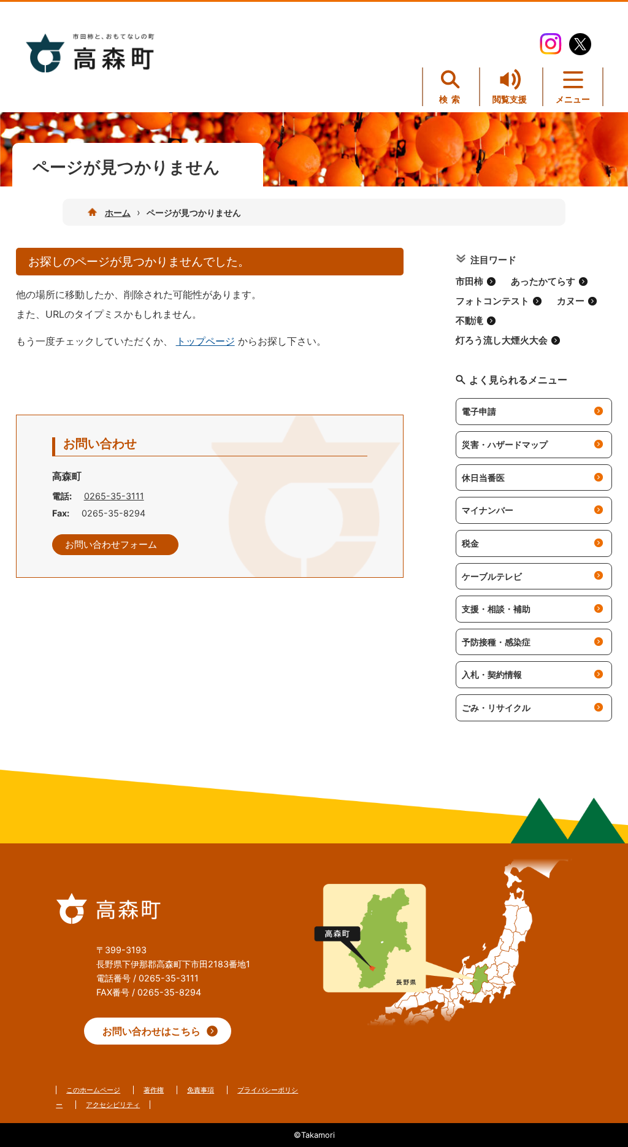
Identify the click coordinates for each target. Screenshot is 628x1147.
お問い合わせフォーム (111, 544)
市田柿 (469, 281)
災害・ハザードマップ (505, 444)
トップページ (205, 341)
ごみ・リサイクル (496, 707)
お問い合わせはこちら (151, 1031)
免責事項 (200, 1090)
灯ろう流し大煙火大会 (502, 340)
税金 (470, 543)
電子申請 (479, 411)
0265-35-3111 (114, 496)
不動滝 (469, 320)
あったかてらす (543, 281)
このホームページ (93, 1090)
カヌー (570, 301)
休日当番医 (483, 477)
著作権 (154, 1090)
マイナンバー (487, 510)
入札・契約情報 (492, 674)
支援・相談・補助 (496, 609)
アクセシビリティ (113, 1104)
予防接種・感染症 (496, 642)
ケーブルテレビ (492, 576)
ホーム (118, 212)
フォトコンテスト (492, 301)
